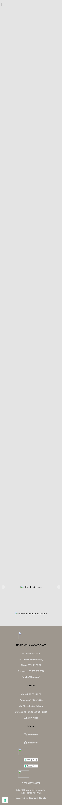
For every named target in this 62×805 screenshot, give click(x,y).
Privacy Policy (32, 760)
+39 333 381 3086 (36, 671)
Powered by (31, 798)
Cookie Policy (32, 766)
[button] (3, 587)
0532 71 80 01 (34, 665)
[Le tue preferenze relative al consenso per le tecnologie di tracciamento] (5, 800)
